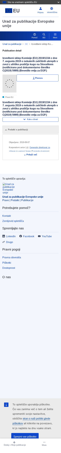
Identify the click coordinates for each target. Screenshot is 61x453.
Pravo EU (9, 97)
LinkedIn (11, 236)
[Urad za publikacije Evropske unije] (12, 10)
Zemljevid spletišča (13, 221)
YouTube (47, 236)
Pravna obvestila (11, 257)
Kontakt (6, 216)
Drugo (9, 242)
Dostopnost (8, 268)
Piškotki (6, 262)
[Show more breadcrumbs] (26, 44)
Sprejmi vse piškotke (24, 436)
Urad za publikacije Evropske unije (28, 23)
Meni (55, 38)
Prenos (39, 78)
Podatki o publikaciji (18, 129)
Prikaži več (31, 154)
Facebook (28, 236)
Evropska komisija (40, 151)
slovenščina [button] (52, 12)
